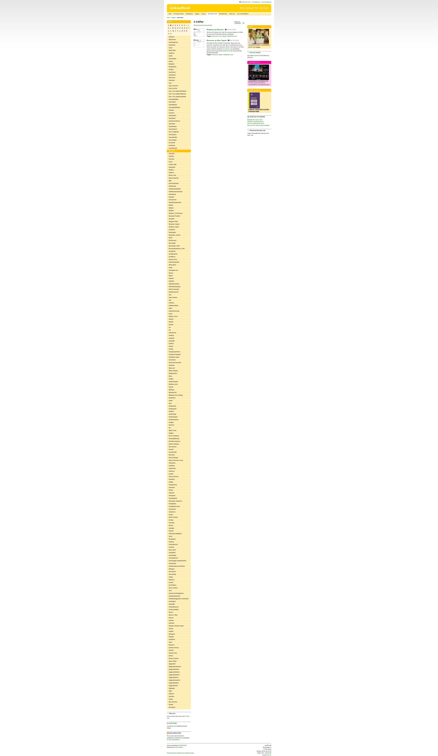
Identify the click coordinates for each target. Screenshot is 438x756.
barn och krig (173, 88)
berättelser (172, 257)
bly (170, 428)
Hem (170, 14)
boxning (171, 547)
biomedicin (172, 360)
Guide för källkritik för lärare (255, 123)
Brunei (171, 612)
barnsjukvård (173, 137)
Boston (171, 525)
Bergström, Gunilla (174, 235)
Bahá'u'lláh (172, 50)
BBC (170, 181)
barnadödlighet (173, 99)
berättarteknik (173, 254)
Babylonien (172, 39)
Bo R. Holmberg (174, 436)
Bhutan (171, 273)
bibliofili (171, 278)
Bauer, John (172, 175)
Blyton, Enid (172, 430)
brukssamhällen (174, 609)
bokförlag (172, 466)
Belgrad (171, 210)
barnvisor (172, 151)
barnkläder (172, 118)
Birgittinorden (173, 373)
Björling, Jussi (173, 384)
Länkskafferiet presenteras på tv (258, 81)
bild (170, 300)
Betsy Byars (172, 265)
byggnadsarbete (174, 669)
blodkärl (171, 411)
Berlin (170, 238)
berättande (172, 251)
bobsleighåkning (174, 438)
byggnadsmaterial (174, 680)
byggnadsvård (173, 685)
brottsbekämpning (174, 596)
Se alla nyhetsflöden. (173, 739)
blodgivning (172, 406)
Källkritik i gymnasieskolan (255, 121)
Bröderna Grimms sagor (176, 626)
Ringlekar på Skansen (215, 29)
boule (170, 536)
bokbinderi (172, 463)
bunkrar (171, 650)
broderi (171, 582)
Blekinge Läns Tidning (176, 395)
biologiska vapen (174, 357)
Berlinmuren (172, 240)
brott (170, 590)
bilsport (171, 319)
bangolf (171, 69)
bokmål (171, 474)
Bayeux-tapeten (174, 178)
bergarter (172, 219)
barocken (172, 153)
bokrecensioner (174, 476)
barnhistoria (172, 115)
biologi (171, 346)
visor (235, 36)
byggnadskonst (173, 677)
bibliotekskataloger (175, 286)
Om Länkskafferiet (242, 14)
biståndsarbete (173, 381)
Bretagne (172, 569)
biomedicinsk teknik (175, 362)
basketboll (172, 167)
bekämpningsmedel (175, 202)
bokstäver (172, 479)
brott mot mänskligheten (176, 593)
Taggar (197, 14)
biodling (171, 335)
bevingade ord (173, 270)
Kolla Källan (173, 723)
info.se (269, 755)
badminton (172, 45)
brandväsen (172, 563)
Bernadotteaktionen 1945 (177, 248)
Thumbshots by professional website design (180, 753)
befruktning (172, 194)
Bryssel (171, 618)
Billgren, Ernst (173, 316)
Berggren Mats (173, 221)
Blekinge (171, 390)
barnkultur (172, 124)
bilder (170, 308)
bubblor (171, 631)
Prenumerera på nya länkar (203, 25)
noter (219, 36)
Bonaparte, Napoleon (175, 501)
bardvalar (172, 80)
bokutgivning (173, 485)
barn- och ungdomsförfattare (177, 91)
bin (170, 327)
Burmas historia (174, 658)
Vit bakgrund (256, 2)
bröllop (171, 628)
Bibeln (171, 275)
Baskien (171, 170)
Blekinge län (173, 392)
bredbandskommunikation (177, 566)
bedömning (172, 186)
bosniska (171, 523)
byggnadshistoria (174, 672)
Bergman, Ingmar (174, 224)
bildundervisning (174, 311)
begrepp (171, 197)
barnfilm (171, 110)
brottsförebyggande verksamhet (178, 599)
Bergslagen (172, 232)
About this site (246, 2)
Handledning (223, 14)
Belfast (171, 205)
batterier (171, 172)
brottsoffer (172, 604)
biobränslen (172, 333)
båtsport (171, 694)
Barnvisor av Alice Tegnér (217, 40)
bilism (170, 314)
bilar (170, 295)
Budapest (172, 634)
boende (171, 449)
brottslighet (172, 601)
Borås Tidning (173, 517)
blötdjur (171, 433)
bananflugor (172, 58)
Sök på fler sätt (212, 14)
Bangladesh (172, 67)
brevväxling (172, 574)
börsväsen (172, 707)
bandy (171, 61)
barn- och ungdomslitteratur (177, 94)
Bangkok (171, 64)
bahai (170, 48)
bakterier (171, 53)
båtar (170, 691)
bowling (171, 542)
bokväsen (172, 487)
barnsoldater (173, 140)
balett (170, 56)
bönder (171, 704)
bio (170, 330)
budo (170, 642)
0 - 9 (169, 34)
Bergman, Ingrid (174, 227)
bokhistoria (172, 468)
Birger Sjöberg (173, 370)
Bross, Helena (173, 588)
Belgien (171, 208)
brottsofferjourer (174, 607)
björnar (171, 387)
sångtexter (230, 36)
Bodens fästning (174, 444)
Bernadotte (172, 243)
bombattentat (173, 498)
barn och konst (173, 86)
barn (170, 83)
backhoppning (173, 42)
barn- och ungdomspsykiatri (177, 96)
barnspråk (172, 142)
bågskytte (172, 688)
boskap (171, 520)
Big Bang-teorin (174, 292)
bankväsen (172, 72)
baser (170, 162)
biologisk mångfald (175, 354)
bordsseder (172, 509)
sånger (224, 36)
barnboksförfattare (174, 107)
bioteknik (171, 365)
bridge (171, 577)
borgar (171, 514)
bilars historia (173, 297)
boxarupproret (173, 544)
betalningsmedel (174, 262)
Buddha (171, 636)
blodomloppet (173, 417)
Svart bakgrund (266, 2)
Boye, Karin (172, 550)
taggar (258, 47)
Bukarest (171, 645)
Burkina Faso (173, 653)
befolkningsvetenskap (175, 191)
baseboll (171, 159)
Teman (203, 14)
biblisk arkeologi (174, 289)
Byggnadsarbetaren (175, 666)
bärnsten (171, 696)
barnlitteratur (173, 126)
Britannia (171, 580)
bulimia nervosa (174, 647)
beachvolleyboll (174, 183)
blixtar (171, 400)
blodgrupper (172, 409)
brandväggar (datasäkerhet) (177, 561)
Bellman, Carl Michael (175, 213)
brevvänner (172, 571)
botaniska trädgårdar (175, 533)
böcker (171, 699)
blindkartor (172, 398)
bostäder (171, 528)
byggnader (172, 664)
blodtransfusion (173, 419)
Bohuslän (172, 455)
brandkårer (172, 552)
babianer (171, 37)
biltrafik (171, 322)
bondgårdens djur (174, 506)
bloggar (171, 422)
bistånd (171, 379)
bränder (171, 620)
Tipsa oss (232, 14)
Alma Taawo (179, 747)
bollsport (171, 493)
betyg (170, 267)
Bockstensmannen (174, 441)
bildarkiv (171, 303)
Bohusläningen (173, 457)
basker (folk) (172, 164)
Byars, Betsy (172, 661)
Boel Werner (173, 447)
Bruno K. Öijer (173, 615)
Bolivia (171, 490)
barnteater (172, 145)
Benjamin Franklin (174, 216)
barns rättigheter (174, 132)
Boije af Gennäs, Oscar (176, 460)
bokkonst (171, 471)
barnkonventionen (174, 121)
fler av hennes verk (226, 49)
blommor (171, 425)
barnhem (171, 113)
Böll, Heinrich (173, 702)
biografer (171, 338)
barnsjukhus (172, 134)
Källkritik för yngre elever (255, 120)
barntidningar (173, 148)
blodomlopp (172, 414)
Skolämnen (189, 14)
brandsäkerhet (173, 558)
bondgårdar (172, 503)
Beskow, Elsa (173, 259)
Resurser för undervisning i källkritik (258, 125)
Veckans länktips (255, 52)
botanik (171, 531)
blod (170, 403)
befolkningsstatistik (175, 189)
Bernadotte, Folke (174, 246)
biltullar (171, 324)
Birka (170, 376)
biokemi (171, 343)
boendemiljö (173, 452)
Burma (171, 656)
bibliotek (171, 281)
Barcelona (172, 77)
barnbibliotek (173, 105)
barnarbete (172, 102)
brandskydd (172, 555)
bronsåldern (172, 585)
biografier (172, 341)
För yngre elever (179, 14)
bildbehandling (173, 305)
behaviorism (172, 200)
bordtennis (172, 512)
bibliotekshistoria (174, 284)
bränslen (171, 623)
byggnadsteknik (174, 683)
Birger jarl (172, 368)
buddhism (172, 639)
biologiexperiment (174, 352)
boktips (171, 482)
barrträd (171, 156)
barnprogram (173, 129)
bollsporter (172, 495)
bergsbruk (172, 229)
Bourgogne (172, 539)
